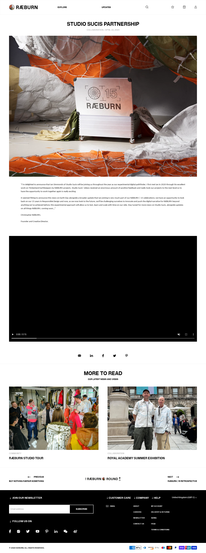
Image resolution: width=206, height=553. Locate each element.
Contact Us (138, 524)
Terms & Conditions (160, 530)
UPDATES (106, 7)
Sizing (154, 518)
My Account (156, 506)
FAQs (153, 524)
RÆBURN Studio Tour (26, 458)
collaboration (95, 30)
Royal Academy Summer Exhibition (136, 458)
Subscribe (81, 509)
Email (112, 506)
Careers (137, 512)
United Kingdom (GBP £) (183, 497)
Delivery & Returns (160, 512)
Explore (62, 7)
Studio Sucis (71, 184)
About (136, 506)
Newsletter (139, 518)
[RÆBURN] (32, 7)
